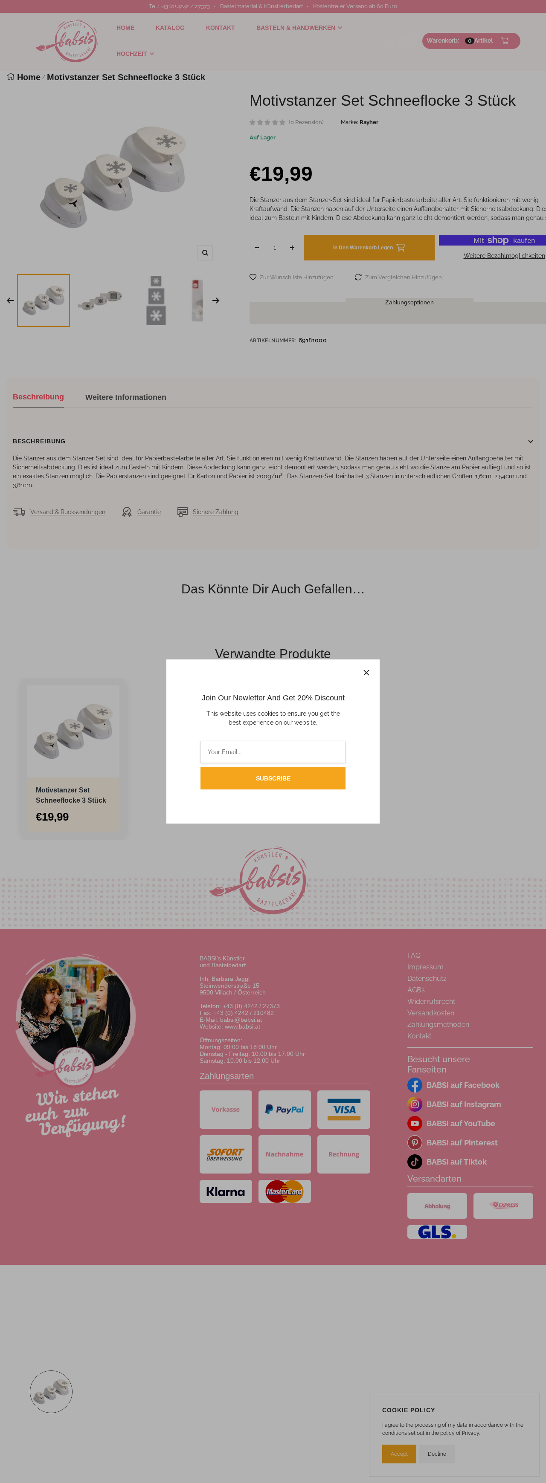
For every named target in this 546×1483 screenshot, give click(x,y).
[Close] (366, 673)
